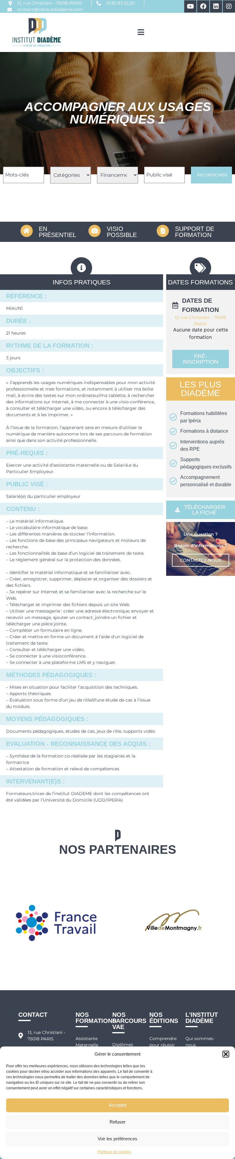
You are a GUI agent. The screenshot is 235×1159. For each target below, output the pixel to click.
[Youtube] (190, 6)
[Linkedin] (216, 6)
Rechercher (212, 175)
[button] (226, 1054)
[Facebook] (203, 6)
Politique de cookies (114, 1152)
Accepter (118, 1105)
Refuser (117, 1121)
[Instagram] (229, 6)
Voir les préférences (117, 1138)
